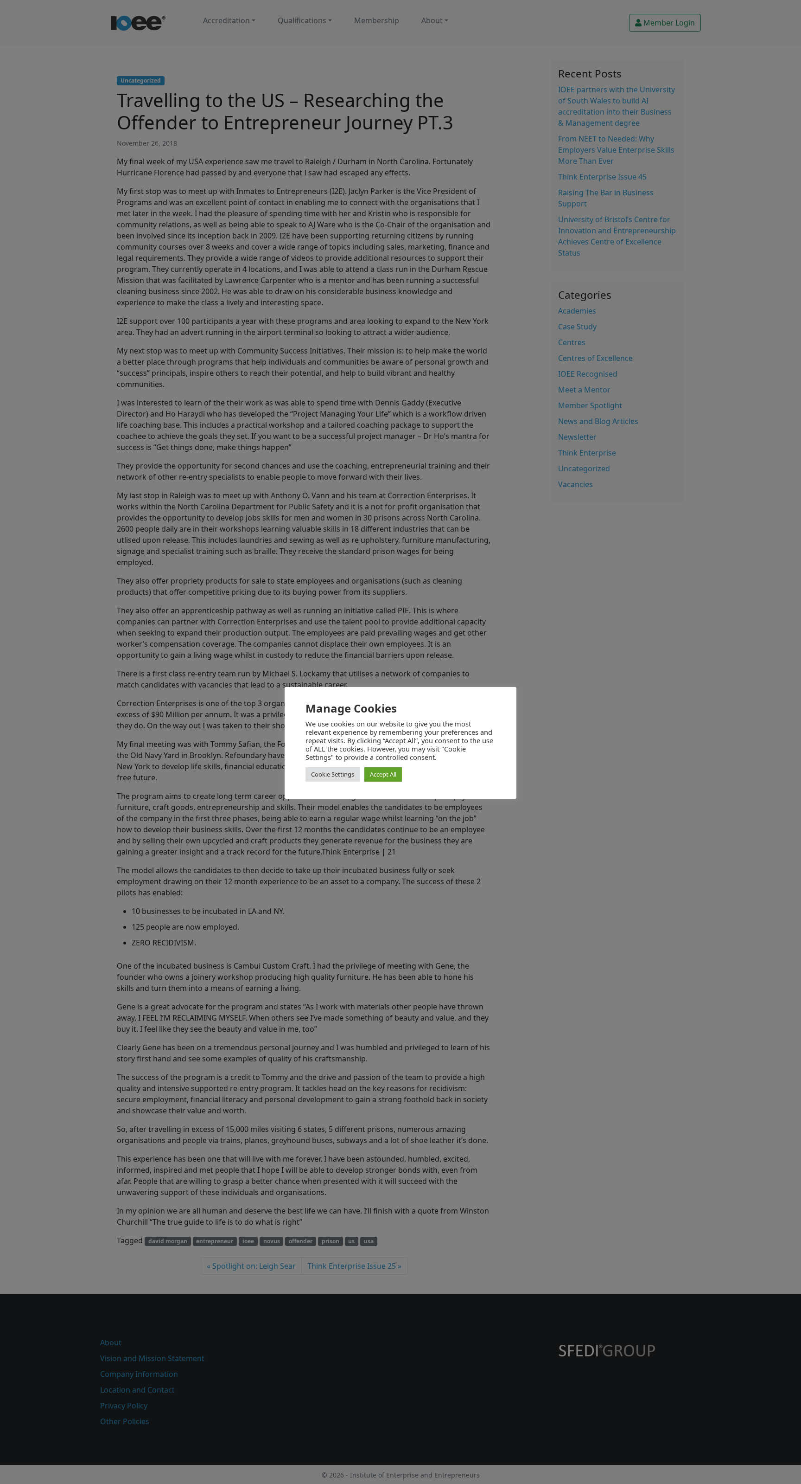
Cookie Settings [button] (332, 774)
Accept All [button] (383, 774)
